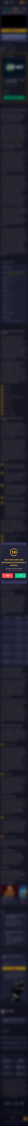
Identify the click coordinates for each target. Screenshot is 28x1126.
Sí (20, 575)
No (7, 575)
